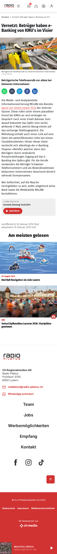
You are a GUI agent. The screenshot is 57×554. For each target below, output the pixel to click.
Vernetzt (5, 17)
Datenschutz (8, 508)
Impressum (23, 508)
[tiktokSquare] (41, 462)
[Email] (20, 91)
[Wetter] (36, 6)
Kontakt (28, 446)
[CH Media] (28, 525)
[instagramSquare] (28, 462)
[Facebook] (27, 91)
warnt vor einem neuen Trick (18, 108)
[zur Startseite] (9, 6)
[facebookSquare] (16, 462)
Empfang (28, 436)
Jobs (28, 415)
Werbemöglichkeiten (28, 425)
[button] (43, 6)
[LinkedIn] (35, 91)
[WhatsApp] (4, 91)
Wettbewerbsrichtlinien (43, 508)
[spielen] (51, 548)
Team (28, 404)
